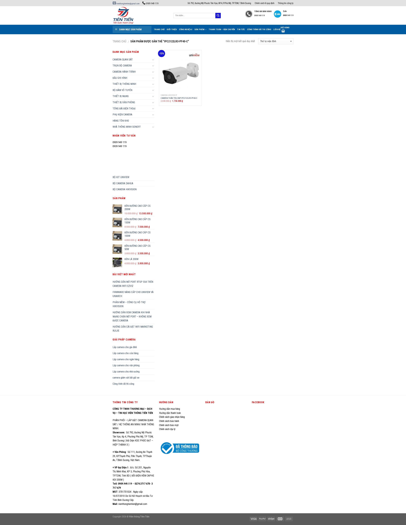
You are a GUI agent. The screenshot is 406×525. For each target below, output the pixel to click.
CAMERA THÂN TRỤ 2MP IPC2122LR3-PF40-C (179, 98)
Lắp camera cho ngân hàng (126, 359)
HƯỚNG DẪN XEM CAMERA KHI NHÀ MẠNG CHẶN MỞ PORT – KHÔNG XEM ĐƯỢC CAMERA (132, 316)
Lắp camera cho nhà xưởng (126, 371)
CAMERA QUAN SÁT (123, 59)
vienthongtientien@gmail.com (128, 4)
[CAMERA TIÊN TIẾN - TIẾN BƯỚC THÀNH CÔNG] (141, 15)
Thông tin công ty (285, 3)
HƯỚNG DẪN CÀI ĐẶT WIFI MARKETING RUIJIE (133, 328)
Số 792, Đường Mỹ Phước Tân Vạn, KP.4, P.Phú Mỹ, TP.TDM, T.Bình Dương (219, 3)
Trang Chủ (159, 29)
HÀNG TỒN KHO (121, 120)
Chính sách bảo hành (169, 421)
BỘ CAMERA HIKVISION (125, 189)
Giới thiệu (172, 29)
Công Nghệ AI (185, 29)
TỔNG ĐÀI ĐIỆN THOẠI (124, 108)
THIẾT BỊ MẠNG (121, 96)
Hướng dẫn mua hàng (169, 408)
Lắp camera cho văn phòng (126, 365)
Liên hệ (277, 29)
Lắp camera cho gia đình (125, 347)
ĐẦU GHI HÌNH (120, 77)
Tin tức (241, 29)
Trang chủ (119, 41)
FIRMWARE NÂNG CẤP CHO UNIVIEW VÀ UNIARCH (133, 294)
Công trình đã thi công (259, 29)
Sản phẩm (199, 29)
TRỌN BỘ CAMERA (122, 65)
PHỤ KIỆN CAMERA (122, 114)
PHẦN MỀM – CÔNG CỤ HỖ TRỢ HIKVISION (129, 304)
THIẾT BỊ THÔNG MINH (124, 83)
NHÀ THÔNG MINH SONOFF (127, 126)
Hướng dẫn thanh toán (170, 412)
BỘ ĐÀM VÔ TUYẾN (122, 90)
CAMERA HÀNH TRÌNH (124, 71)
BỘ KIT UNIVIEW (121, 177)
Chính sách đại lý (167, 429)
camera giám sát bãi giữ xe (126, 377)
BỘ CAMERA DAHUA (123, 183)
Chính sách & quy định (264, 3)
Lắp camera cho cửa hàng (125, 353)
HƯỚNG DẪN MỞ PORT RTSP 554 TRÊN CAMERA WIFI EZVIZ (133, 283)
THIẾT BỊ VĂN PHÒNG (124, 102)
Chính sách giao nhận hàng (172, 416)
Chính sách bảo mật (169, 425)
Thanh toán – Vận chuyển (222, 29)
